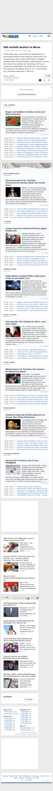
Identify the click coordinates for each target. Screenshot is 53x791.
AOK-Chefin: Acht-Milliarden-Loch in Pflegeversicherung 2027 (18, 539)
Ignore (30, 734)
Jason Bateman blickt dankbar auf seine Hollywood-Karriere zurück (17, 639)
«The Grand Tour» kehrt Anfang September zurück (34, 352)
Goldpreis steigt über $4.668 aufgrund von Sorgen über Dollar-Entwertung (25, 415)
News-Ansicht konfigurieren (29, 732)
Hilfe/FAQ (28, 778)
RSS (37, 778)
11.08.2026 (24, 721)
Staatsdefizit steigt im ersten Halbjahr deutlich (32, 142)
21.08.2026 (8, 722)
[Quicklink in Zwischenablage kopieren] (46, 75)
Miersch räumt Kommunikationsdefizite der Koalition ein (19, 578)
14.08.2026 (24, 715)
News (16, 778)
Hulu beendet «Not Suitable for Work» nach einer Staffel (26, 322)
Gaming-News (10, 269)
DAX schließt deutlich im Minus (21, 47)
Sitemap (5, 776)
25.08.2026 (8, 712)
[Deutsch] (30, 36)
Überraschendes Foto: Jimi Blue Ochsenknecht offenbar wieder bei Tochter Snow (25, 182)
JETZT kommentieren (27, 94)
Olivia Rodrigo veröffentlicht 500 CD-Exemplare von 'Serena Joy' (18, 622)
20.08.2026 (8, 724)
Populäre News (26, 728)
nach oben (45, 780)
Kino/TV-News (10, 315)
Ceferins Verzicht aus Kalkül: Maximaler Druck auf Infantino (16, 657)
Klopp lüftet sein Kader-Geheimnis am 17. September (35, 399)
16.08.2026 (24, 712)
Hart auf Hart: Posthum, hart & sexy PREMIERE (22, 461)
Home (42, 776)
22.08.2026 (8, 720)
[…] (35, 132)
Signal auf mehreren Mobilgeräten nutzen (31, 258)
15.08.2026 (24, 714)
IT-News (7, 221)
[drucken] (49, 75)
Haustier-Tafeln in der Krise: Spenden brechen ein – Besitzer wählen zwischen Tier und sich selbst (19, 558)
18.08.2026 (8, 728)
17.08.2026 (8, 730)
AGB (20, 776)
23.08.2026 (8, 718)
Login (34, 36)
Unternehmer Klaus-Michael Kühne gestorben (32, 404)
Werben (21, 778)
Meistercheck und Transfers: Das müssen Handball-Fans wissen (25, 370)
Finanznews (9, 408)
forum (49, 97)
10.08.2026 (24, 723)
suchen (29, 699)
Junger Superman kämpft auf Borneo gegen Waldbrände (26, 229)
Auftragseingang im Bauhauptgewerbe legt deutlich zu (19, 604)
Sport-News (9, 362)
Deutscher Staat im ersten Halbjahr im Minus (32, 146)
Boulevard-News (11, 174)
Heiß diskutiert (25, 730)
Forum (48, 776)
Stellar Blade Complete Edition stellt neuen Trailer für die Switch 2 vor (25, 277)
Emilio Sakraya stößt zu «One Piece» (29, 354)
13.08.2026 (24, 717)
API (34, 778)
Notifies (35, 734)
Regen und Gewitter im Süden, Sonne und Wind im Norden (25, 113)
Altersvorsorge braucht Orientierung (29, 486)
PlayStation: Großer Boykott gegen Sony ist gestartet (34, 306)
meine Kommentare (21, 734)
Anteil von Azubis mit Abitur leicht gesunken (31, 140)
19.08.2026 (8, 726)
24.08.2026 (8, 714)
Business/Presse (11, 454)
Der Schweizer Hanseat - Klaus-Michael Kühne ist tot (34, 401)
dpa (29, 50)
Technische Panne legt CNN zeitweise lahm (31, 350)
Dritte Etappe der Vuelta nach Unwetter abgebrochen (35, 395)
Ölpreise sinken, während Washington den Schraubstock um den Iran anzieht (19, 675)
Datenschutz (13, 776)
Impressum (35, 776)
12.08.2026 (24, 719)
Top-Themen (9, 105)
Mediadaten (27, 776)
